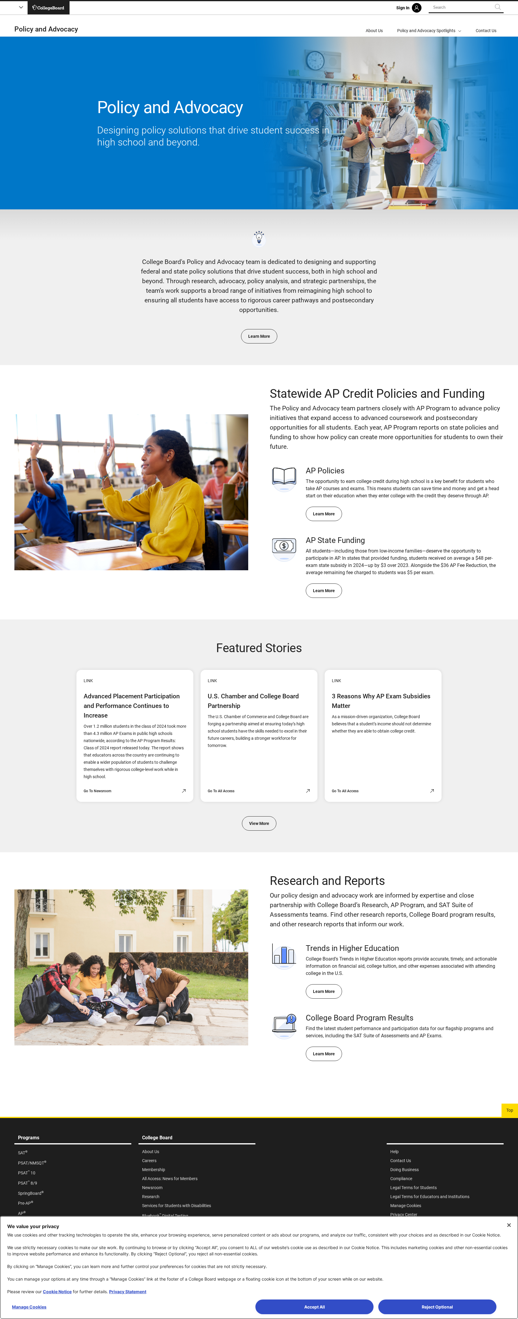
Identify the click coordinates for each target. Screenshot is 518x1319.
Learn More (259, 336)
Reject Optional (437, 1306)
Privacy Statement (127, 1291)
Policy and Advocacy (46, 29)
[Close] (509, 1225)
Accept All (314, 1306)
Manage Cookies (29, 1306)
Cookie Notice (57, 1291)
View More (259, 823)
